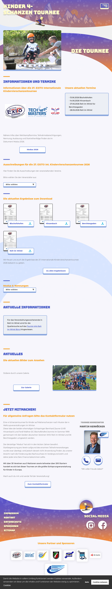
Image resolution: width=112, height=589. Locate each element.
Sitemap (9, 530)
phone (86, 460)
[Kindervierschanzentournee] (56, 570)
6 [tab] (44, 65)
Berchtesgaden (89, 223)
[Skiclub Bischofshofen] (42, 555)
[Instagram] (90, 531)
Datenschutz (12, 522)
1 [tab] (20, 65)
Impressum (11, 513)
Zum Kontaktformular (38, 484)
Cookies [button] (7, 585)
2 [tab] (25, 65)
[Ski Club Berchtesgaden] (82, 555)
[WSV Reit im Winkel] (69, 555)
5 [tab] (39, 65)
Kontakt (9, 517)
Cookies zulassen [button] (100, 582)
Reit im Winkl (16, 251)
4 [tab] (34, 66)
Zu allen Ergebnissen (56, 271)
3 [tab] (30, 65)
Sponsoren (11, 526)
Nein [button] (87, 582)
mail (98, 460)
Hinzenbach (51, 223)
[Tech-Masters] (29, 556)
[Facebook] (102, 531)
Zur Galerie (26, 387)
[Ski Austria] (95, 555)
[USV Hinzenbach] (56, 555)
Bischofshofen (16, 223)
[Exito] (16, 555)
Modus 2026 (32, 149)
